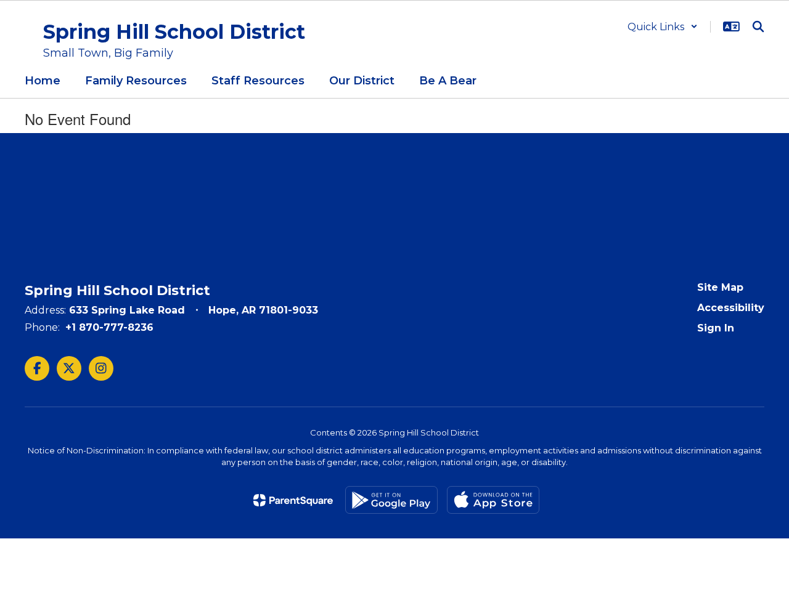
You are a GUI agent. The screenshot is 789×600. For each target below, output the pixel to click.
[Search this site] (758, 26)
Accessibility (730, 308)
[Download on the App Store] (493, 500)
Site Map (720, 287)
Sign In (715, 328)
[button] (663, 27)
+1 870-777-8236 (109, 327)
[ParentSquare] (293, 500)
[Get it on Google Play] (391, 500)
